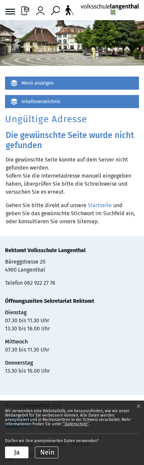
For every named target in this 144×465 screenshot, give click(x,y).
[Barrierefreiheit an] (69, 10)
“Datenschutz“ (76, 424)
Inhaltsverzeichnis (40, 101)
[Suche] (55, 9)
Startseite (100, 205)
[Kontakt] (25, 9)
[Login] (40, 9)
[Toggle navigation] (10, 12)
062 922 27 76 (39, 283)
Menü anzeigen (37, 83)
